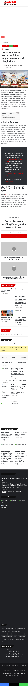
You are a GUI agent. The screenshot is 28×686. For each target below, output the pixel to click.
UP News (4, 641)
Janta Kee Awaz (20, 633)
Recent (13, 357)
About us (9, 670)
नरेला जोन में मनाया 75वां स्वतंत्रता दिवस (18, 393)
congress (4, 631)
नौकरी (7, 45)
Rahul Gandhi (11, 639)
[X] (12, 659)
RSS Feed (8, 675)
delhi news (4, 633)
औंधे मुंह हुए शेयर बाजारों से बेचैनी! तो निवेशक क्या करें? (21, 434)
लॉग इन (16, 334)
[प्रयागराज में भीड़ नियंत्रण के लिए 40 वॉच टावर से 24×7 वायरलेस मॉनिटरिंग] (5, 563)
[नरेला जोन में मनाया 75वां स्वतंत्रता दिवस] (6, 395)
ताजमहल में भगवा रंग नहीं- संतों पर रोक (6, 318)
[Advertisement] (14, 21)
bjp (15, 628)
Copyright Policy (7, 673)
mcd (15, 636)
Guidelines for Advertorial (19, 670)
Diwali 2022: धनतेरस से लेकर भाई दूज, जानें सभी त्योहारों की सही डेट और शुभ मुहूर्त (20, 320)
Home (4, 42)
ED (9, 633)
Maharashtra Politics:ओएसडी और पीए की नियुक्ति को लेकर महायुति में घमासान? (6, 436)
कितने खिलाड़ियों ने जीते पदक (9, 117)
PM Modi (4, 639)
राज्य (11, 45)
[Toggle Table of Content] (17, 113)
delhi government (16, 631)
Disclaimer (22, 673)
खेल (7, 42)
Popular (4, 357)
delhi (9, 631)
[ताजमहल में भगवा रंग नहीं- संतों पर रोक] (7, 313)
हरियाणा (15, 45)
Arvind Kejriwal (9, 628)
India (13, 633)
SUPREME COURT (20, 639)
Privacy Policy (15, 673)
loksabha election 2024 (7, 636)
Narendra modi (22, 636)
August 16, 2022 (9, 181)
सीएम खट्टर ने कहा (7, 115)
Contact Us (19, 675)
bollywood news (21, 628)
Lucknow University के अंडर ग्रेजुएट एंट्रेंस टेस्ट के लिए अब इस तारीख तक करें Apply (18, 386)
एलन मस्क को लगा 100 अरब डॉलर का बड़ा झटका (7, 290)
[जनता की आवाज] (10, 3)
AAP (3, 628)
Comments (23, 357)
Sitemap (14, 675)
